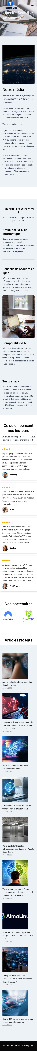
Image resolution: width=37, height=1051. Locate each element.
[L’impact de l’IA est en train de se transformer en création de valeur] (18, 789)
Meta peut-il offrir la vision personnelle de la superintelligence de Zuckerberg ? (17, 978)
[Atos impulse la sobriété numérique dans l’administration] (18, 666)
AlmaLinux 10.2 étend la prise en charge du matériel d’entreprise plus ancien (17, 935)
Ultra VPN (14, 1045)
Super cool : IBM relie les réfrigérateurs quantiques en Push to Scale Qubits (18, 849)
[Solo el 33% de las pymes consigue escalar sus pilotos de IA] (18, 1003)
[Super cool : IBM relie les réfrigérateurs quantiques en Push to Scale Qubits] (18, 829)
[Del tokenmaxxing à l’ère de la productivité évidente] (18, 749)
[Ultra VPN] (10, 5)
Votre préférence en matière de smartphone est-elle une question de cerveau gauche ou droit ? (18, 892)
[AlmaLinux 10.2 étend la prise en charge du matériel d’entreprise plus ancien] (18, 916)
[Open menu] (32, 5)
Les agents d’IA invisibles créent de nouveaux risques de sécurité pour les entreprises (17, 725)
